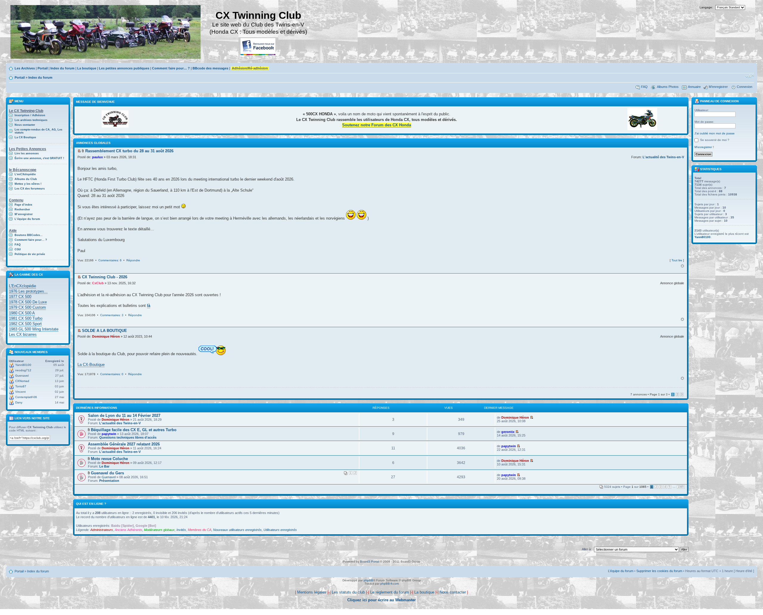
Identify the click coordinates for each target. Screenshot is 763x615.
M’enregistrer (718, 86)
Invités (181, 530)
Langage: (706, 7)
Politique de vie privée (30, 254)
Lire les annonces (27, 153)
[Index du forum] (105, 32)
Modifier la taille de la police (749, 76)
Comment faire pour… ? (171, 68)
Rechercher (22, 209)
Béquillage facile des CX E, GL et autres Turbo (133, 430)
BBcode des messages (210, 68)
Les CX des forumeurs (30, 188)
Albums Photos (668, 86)
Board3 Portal (369, 561)
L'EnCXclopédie (22, 286)
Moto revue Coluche (109, 458)
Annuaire (694, 86)
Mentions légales (311, 592)
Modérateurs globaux (159, 530)
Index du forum (62, 68)
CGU (18, 249)
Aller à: (587, 549)
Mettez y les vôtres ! (28, 183)
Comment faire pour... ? (31, 239)
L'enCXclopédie (25, 174)
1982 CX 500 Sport (25, 324)
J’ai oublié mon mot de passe (714, 133)
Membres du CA (199, 530)
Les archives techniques (31, 120)
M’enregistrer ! (704, 147)
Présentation (109, 480)
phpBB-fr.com (389, 583)
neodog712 (23, 370)
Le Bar (104, 466)
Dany (18, 402)
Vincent (20, 391)
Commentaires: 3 (111, 315)
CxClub (98, 283)
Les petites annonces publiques (124, 68)
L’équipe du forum (27, 219)
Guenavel (22, 375)
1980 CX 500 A (22, 313)
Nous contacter (25, 124)
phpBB (368, 580)
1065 (681, 486)
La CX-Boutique (91, 364)
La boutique (86, 68)
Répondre (133, 260)
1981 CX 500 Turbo (25, 318)
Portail (43, 68)
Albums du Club (26, 179)
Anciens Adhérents (128, 530)
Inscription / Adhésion (30, 115)
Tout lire (676, 260)
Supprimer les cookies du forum (659, 571)
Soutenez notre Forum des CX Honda (376, 125)
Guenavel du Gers (107, 473)
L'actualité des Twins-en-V (663, 157)
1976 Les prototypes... (28, 291)
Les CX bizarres (23, 334)
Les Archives (25, 68)
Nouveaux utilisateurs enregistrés (237, 530)
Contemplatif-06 (26, 397)
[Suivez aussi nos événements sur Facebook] (258, 47)
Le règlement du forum (389, 592)
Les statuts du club (348, 592)
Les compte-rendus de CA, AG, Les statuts (38, 131)
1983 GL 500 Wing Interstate (33, 329)
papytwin (109, 434)
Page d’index (23, 204)
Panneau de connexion (719, 101)
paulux (97, 157)
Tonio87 (20, 386)
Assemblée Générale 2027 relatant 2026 (124, 444)
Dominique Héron (106, 336)
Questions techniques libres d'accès (127, 437)
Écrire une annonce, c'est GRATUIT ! (39, 158)
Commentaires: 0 (111, 374)
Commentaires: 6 (110, 260)
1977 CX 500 (20, 296)
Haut (682, 266)
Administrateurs (101, 530)
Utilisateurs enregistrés (280, 530)
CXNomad (22, 381)
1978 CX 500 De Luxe (28, 302)
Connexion (744, 86)
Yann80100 (23, 364)
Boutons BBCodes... (29, 235)
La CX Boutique (25, 137)
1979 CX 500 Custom (27, 307)
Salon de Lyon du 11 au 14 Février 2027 (124, 415)
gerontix (507, 432)
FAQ (644, 86)
